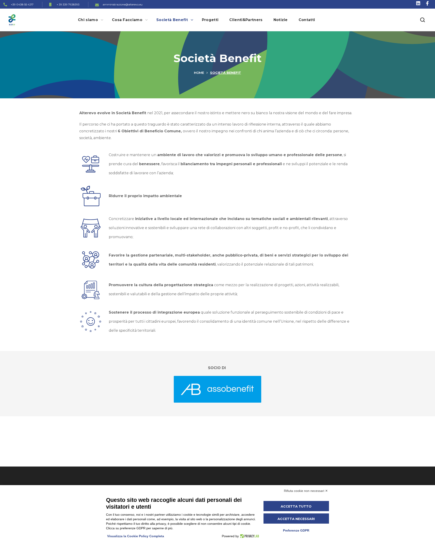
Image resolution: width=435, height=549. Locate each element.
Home (199, 73)
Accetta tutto (296, 506)
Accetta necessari (296, 519)
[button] (422, 20)
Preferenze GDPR (296, 530)
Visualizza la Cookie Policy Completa (135, 536)
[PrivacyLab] (249, 536)
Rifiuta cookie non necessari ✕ (306, 491)
